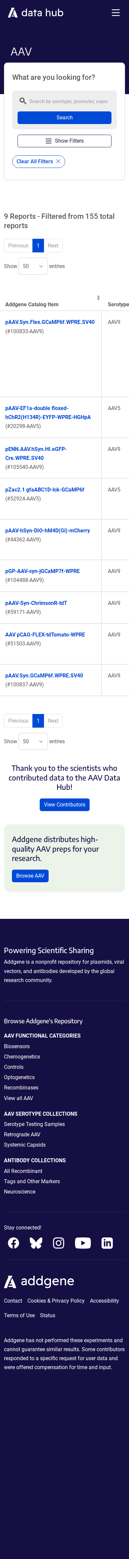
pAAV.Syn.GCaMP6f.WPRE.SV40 (44, 675)
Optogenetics (19, 1077)
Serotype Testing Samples (34, 1124)
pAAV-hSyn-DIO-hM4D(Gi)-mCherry (47, 530)
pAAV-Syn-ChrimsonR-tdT (36, 603)
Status (47, 1315)
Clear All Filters (35, 161)
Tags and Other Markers (32, 1181)
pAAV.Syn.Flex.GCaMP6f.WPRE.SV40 (50, 322)
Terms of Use (19, 1315)
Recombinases (21, 1087)
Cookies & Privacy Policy (56, 1301)
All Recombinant (23, 1171)
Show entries (34, 266)
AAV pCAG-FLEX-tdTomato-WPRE (45, 635)
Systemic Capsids (25, 1145)
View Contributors (64, 804)
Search (65, 117)
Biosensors (17, 1046)
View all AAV (18, 1098)
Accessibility (104, 1301)
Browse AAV (30, 876)
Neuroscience (19, 1192)
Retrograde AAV (22, 1134)
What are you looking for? (53, 77)
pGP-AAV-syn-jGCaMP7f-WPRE (42, 571)
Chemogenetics (22, 1057)
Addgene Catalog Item (32, 304)
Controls (13, 1067)
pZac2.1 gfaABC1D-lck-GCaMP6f (44, 490)
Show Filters (69, 141)
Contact (13, 1301)
